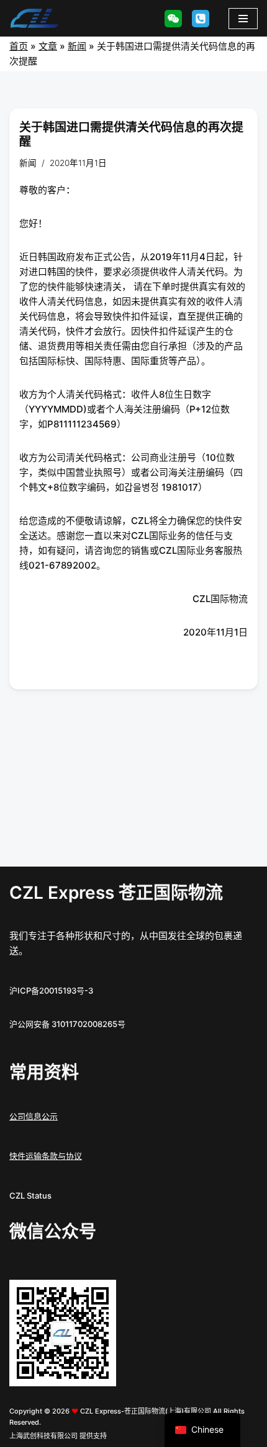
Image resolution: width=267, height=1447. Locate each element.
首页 (18, 46)
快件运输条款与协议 (45, 1156)
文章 (47, 46)
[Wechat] (173, 18)
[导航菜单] (243, 18)
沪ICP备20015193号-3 (51, 990)
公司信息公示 (33, 1116)
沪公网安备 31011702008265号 (67, 1024)
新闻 (77, 46)
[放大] (100, 1296)
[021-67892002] (200, 18)
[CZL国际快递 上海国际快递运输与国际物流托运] (34, 18)
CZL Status (30, 1195)
